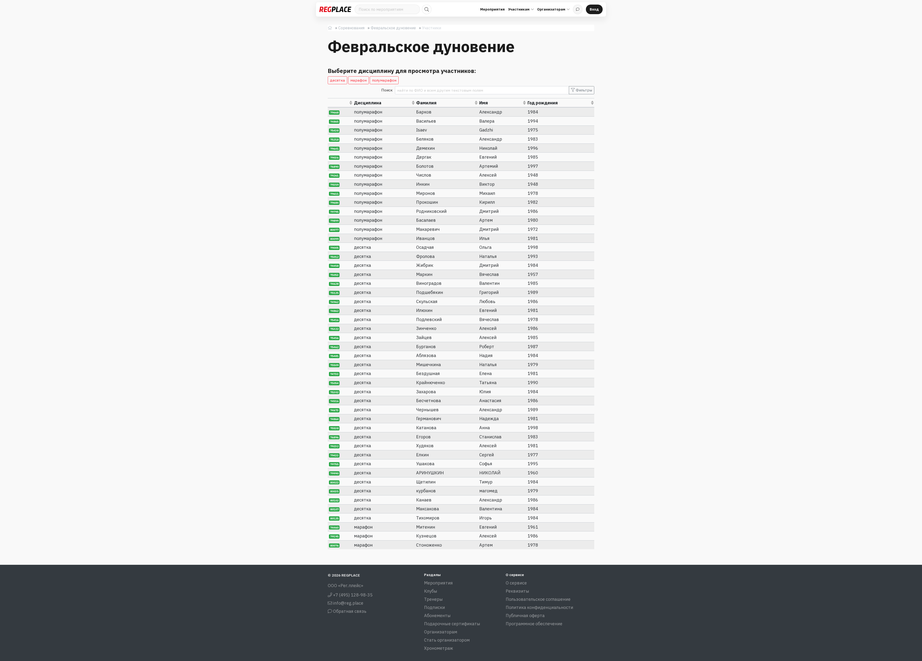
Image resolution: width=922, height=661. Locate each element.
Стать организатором (447, 640)
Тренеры (433, 599)
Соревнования (351, 27)
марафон (358, 80)
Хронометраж (438, 648)
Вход (594, 9)
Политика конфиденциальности (539, 607)
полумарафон (384, 80)
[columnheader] (340, 102)
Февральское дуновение (393, 27)
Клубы (430, 591)
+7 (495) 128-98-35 (352, 595)
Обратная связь (349, 611)
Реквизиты (517, 591)
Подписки (434, 607)
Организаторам (440, 632)
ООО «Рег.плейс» (345, 585)
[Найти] (426, 9)
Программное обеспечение (534, 623)
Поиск (387, 90)
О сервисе (516, 583)
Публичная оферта (525, 615)
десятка (337, 80)
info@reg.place (347, 603)
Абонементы (437, 615)
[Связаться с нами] (577, 9)
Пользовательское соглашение (538, 599)
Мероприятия (492, 9)
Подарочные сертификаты (452, 623)
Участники (431, 27)
